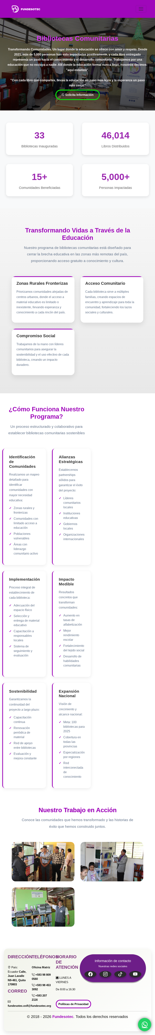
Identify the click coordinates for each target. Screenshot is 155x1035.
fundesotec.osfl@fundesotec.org (29, 1005)
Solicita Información (79, 94)
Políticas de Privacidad (73, 1004)
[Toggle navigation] (141, 9)
